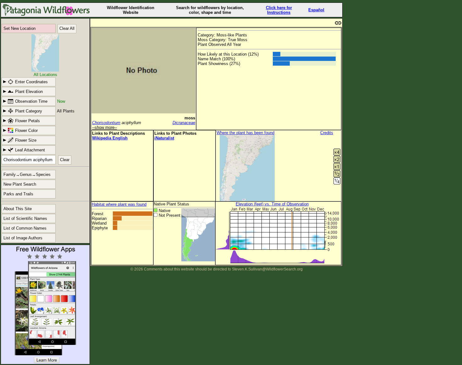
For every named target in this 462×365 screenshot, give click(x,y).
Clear (64, 159)
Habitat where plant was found (119, 204)
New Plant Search (19, 184)
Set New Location (19, 28)
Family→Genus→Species (27, 174)
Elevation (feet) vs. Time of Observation (272, 204)
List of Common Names (25, 228)
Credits (326, 132)
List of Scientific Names (25, 218)
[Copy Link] (338, 22)
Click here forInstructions (279, 10)
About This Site (17, 208)
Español (316, 10)
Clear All (66, 28)
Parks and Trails (18, 194)
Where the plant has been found (245, 132)
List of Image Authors (22, 238)
